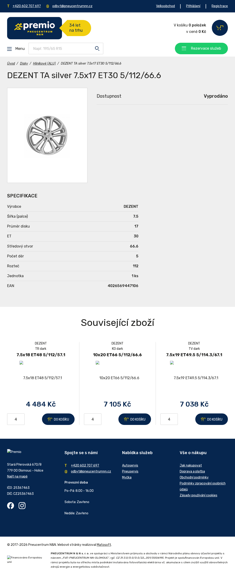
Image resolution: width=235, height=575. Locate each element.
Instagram (22, 505)
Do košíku (61, 419)
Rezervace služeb (206, 48)
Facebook (10, 505)
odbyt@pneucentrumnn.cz (72, 6)
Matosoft (104, 545)
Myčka (126, 477)
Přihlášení (193, 6)
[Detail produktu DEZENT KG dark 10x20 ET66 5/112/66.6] (117, 378)
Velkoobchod (165, 6)
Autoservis (130, 465)
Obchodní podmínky (194, 477)
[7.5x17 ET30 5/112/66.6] (47, 135)
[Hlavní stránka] (34, 28)
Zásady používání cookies (198, 495)
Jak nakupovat (191, 465)
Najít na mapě (17, 476)
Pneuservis (130, 471)
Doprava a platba (192, 471)
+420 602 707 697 (27, 6)
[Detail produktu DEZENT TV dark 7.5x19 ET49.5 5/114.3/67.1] (194, 378)
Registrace (220, 6)
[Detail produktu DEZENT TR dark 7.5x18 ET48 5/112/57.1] (41, 378)
